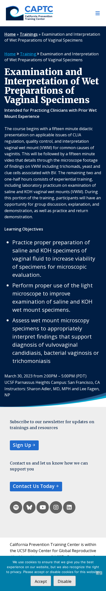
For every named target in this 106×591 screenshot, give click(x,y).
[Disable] (99, 573)
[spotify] (16, 507)
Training (28, 54)
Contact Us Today (33, 486)
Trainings (29, 34)
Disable (64, 581)
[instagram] (56, 507)
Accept (41, 581)
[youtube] (42, 507)
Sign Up (22, 445)
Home (10, 34)
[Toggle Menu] (76, 13)
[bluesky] (29, 507)
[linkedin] (69, 507)
